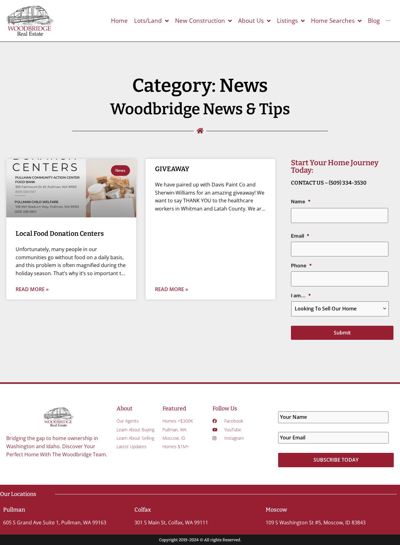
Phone (301, 265)
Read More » (32, 289)
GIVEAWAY (172, 169)
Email (300, 236)
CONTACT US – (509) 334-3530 (329, 183)
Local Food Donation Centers (60, 234)
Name (301, 201)
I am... (301, 295)
